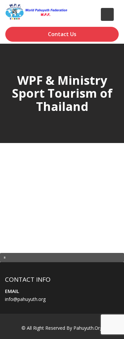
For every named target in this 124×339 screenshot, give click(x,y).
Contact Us (62, 34)
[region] (62, 206)
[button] (62, 257)
